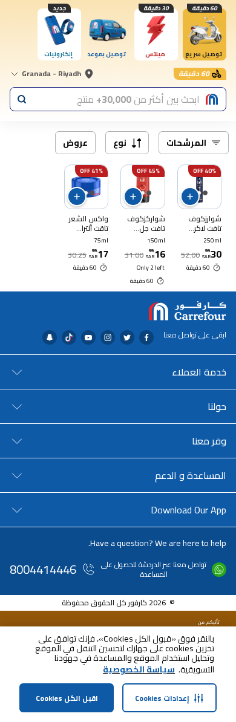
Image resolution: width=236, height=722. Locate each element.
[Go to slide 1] (205, 192)
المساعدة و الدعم (190, 475)
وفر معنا (209, 441)
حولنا (217, 406)
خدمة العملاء (199, 372)
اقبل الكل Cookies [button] (67, 698)
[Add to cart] (190, 196)
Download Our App (188, 510)
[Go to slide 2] (199, 192)
